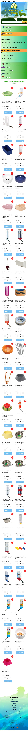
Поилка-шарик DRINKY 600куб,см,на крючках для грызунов (7, 244)
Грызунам (9, 34)
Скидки (3, 1)
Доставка (13, 1)
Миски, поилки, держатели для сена (10, 50)
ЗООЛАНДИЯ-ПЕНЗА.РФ (14, 11)
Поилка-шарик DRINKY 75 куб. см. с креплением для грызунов (20, 586)
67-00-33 (14, 13)
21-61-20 (16, 727)
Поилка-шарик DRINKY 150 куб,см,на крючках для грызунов (20, 244)
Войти (17, 16)
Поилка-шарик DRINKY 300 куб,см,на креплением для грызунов (20, 500)
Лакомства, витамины (7, 39)
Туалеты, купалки (5, 52)
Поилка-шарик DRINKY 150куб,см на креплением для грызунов (7, 586)
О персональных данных (14, 724)
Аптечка (8, 77)
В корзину (7, 112)
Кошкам (8, 30)
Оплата (14, 707)
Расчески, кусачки (6, 58)
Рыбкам (8, 67)
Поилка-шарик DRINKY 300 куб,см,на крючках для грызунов (7, 557)
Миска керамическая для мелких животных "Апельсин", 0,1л (7, 358)
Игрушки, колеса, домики (7, 55)
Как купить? (14, 722)
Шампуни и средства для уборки (9, 47)
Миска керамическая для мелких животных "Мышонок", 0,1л (19, 330)
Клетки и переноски (6, 45)
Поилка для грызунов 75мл (20, 414)
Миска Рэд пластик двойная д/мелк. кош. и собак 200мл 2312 (20, 557)
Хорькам (8, 74)
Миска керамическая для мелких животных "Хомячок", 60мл (7, 188)
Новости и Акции (14, 701)
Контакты (8, 1)
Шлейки (3, 60)
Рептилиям (9, 70)
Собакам (8, 27)
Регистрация (23, 16)
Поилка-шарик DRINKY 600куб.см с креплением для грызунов (7, 500)
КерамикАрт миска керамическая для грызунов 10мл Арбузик (7, 415)
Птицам (8, 64)
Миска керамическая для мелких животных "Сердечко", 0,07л (7, 216)
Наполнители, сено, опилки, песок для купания (13, 42)
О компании (14, 699)
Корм (2, 37)
